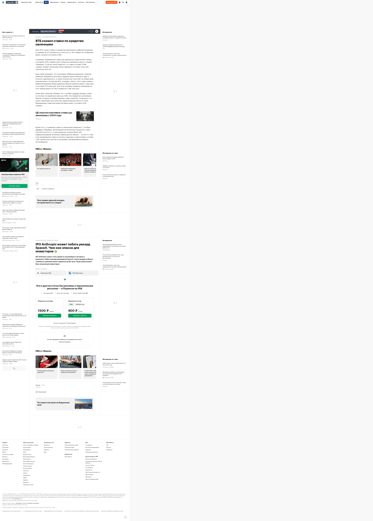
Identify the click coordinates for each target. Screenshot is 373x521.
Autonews (105, 40)
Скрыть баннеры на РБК (71, 445)
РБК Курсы (88, 477)
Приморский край (28, 484)
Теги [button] (37, 183)
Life (104, 48)
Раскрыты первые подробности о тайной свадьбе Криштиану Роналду (114, 45)
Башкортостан (27, 454)
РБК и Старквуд (6, 337)
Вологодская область (29, 456)
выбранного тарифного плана (82, 326)
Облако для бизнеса (91, 459)
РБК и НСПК (5, 48)
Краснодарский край (29, 461)
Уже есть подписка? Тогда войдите (64, 323)
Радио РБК (10, 2)
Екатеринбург (27, 447)
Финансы (38, 37)
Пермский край (27, 466)
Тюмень (25, 473)
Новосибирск (27, 449)
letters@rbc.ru (18, 498)
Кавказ (25, 477)
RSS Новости (68, 456)
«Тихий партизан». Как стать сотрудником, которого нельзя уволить (114, 54)
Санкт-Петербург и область (31, 445)
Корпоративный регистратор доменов (93, 462)
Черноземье (26, 475)
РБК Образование (7, 463)
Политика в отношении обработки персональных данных (81, 511)
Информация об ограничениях (11, 511)
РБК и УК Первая (6, 222)
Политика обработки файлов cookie (112, 511)
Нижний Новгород (28, 463)
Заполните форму (64, 342)
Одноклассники (48, 447)
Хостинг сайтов (89, 465)
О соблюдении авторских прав (32, 511)
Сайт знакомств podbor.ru (92, 472)
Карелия (25, 480)
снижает (75, 93)
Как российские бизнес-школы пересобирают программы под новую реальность (114, 245)
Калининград (26, 459)
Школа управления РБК (91, 479)
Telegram (46, 449)
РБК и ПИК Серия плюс (8, 240)
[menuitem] (26, 2)
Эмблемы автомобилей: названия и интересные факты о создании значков (114, 36)
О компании (88, 445)
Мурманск (26, 482)
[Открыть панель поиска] (123, 2)
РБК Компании (6, 346)
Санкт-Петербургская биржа (31, 503)
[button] (120, 2)
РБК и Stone (5, 381)
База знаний (5, 461)
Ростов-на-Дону (27, 468)
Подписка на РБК (69, 447)
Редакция (88, 449)
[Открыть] (14, 2)
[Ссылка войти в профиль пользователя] (126, 2)
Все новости (7, 32)
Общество (5, 136)
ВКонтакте (47, 445)
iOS (107, 445)
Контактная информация (92, 447)
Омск (24, 452)
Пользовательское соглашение (53, 511)
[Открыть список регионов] (120, 2)
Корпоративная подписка (72, 449)
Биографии (5, 459)
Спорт (4, 155)
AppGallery (109, 449)
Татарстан (26, 470)
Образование (106, 250)
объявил (39, 129)
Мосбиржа (19, 503)
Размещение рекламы (91, 452)
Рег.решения (89, 467)
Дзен (45, 452)
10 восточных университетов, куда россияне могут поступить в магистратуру (113, 256)
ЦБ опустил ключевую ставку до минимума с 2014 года (54, 114)
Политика (5, 39)
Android (108, 447)
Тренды (105, 260)
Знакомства (88, 470)
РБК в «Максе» (44, 149)
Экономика (5, 231)
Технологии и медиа (7, 250)
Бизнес (4, 452)
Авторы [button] (38, 385)
